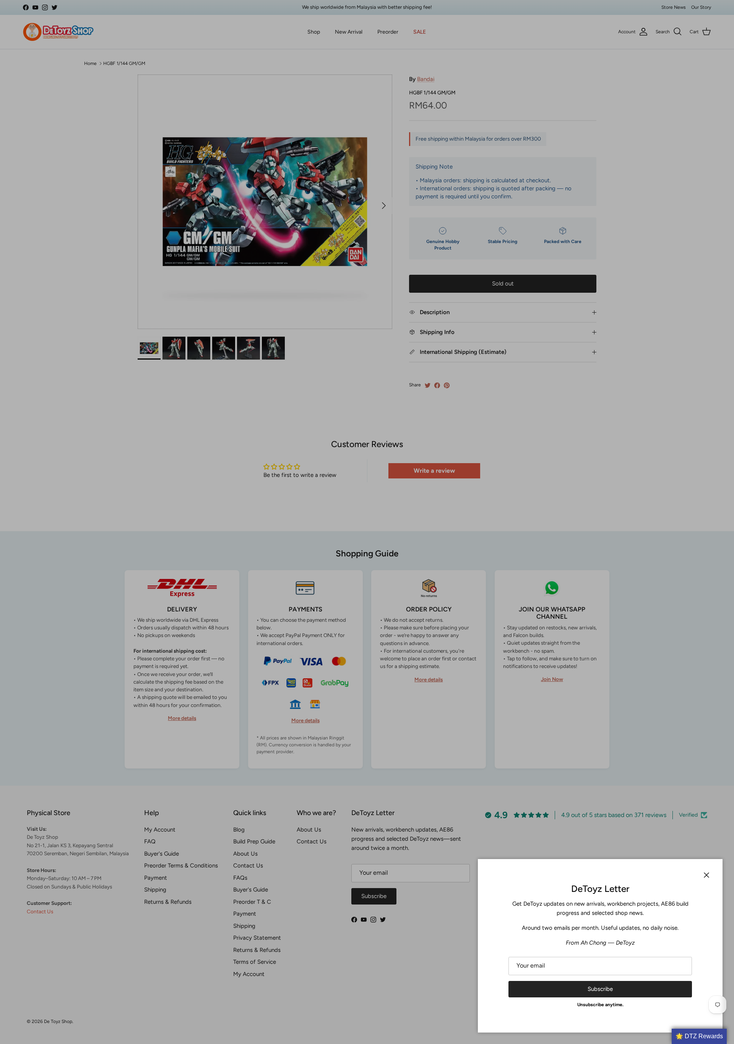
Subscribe (600, 989)
